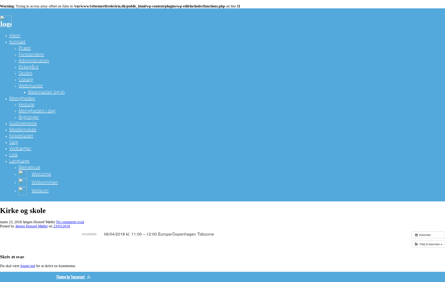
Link (13, 154)
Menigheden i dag (37, 111)
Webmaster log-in (46, 92)
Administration (34, 60)
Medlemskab (22, 129)
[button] (428, 244)
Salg (13, 142)
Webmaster (31, 85)
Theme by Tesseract (70, 277)
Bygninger (29, 117)
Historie (26, 104)
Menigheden (22, 98)
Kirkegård (28, 67)
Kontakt (17, 42)
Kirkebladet (21, 136)
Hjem (14, 35)
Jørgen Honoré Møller (31, 226)
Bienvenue (29, 167)
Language (19, 161)
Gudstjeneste (23, 123)
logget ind (27, 266)
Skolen (25, 73)
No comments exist (70, 222)
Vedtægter (20, 148)
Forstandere (31, 54)
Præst (25, 48)
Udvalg (26, 79)
